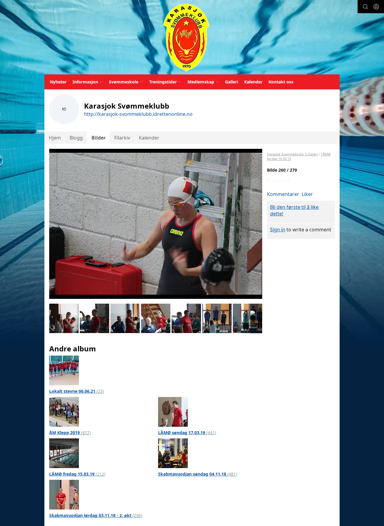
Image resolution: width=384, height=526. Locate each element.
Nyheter (58, 82)
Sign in (277, 229)
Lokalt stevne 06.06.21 (76, 391)
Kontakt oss (280, 82)
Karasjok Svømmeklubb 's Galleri (292, 154)
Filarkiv (122, 137)
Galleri (231, 82)
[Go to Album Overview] (64, 370)
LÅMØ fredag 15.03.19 (77, 474)
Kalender (253, 82)
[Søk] (365, 6)
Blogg (76, 137)
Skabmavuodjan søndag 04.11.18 (197, 474)
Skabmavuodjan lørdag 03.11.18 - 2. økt (95, 515)
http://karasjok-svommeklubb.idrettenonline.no (138, 114)
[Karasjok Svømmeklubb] (186, 38)
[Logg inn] (376, 6)
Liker (307, 194)
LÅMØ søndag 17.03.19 (187, 432)
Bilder (99, 137)
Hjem (55, 137)
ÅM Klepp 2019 (70, 432)
